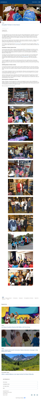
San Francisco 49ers (18, 43)
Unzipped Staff (4, 30)
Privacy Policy (5, 393)
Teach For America (25, 56)
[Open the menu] (39, 2)
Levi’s (26, 49)
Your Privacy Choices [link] (19, 397)
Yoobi (37, 43)
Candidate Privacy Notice (7, 392)
